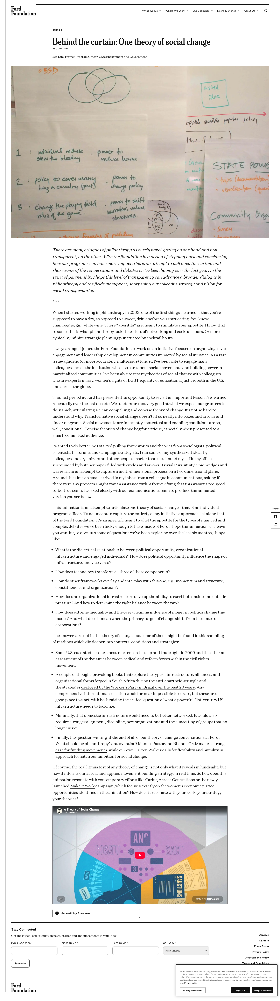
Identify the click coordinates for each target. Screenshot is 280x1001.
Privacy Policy (260, 951)
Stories (57, 30)
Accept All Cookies (263, 990)
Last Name (120, 943)
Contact (264, 934)
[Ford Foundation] (23, 10)
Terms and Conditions (255, 963)
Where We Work (175, 11)
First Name (70, 943)
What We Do (150, 11)
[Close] (273, 967)
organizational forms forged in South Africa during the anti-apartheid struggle (126, 680)
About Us (249, 11)
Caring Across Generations (170, 779)
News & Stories (226, 11)
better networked (176, 715)
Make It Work (82, 785)
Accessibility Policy (257, 957)
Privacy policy (191, 982)
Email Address (22, 943)
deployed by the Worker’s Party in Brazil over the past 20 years (138, 687)
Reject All (240, 990)
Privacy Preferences (192, 990)
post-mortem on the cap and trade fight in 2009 (151, 652)
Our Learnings (201, 11)
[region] (227, 980)
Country (169, 943)
